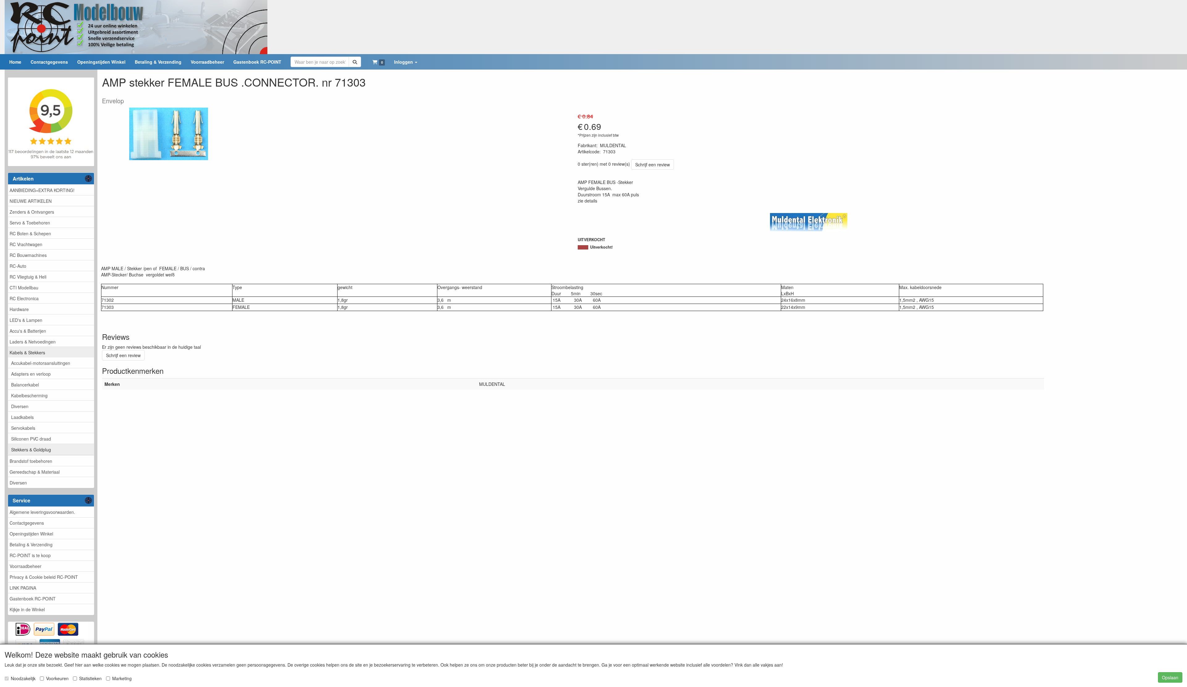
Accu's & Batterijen (28, 331)
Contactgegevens (27, 523)
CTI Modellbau (24, 287)
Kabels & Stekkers (27, 352)
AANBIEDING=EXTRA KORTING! (42, 190)
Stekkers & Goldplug (31, 449)
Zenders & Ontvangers (32, 212)
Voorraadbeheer (25, 566)
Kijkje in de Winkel (27, 609)
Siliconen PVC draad (31, 439)
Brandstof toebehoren (31, 461)
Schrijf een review (652, 164)
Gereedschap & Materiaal (35, 472)
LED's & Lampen (26, 320)
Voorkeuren (57, 678)
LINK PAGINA (23, 588)
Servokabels (23, 428)
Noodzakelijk (23, 678)
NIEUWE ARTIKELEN (31, 201)
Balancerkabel (25, 385)
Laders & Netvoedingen (33, 342)
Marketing (122, 678)
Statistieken (90, 678)
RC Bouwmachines (28, 255)
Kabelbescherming (29, 395)
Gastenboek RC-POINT (33, 598)
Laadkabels (22, 417)
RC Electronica (24, 298)
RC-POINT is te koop (30, 555)
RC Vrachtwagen (26, 244)
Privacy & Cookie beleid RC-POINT (44, 577)
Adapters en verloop (31, 374)
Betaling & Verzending (31, 544)
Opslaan (1170, 677)
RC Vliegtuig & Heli (28, 277)
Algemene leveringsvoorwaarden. (42, 512)
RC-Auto (18, 266)
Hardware (19, 309)
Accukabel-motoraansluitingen (40, 363)
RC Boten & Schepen (30, 233)
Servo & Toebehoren (30, 223)
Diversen (19, 406)
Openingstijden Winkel (31, 534)
